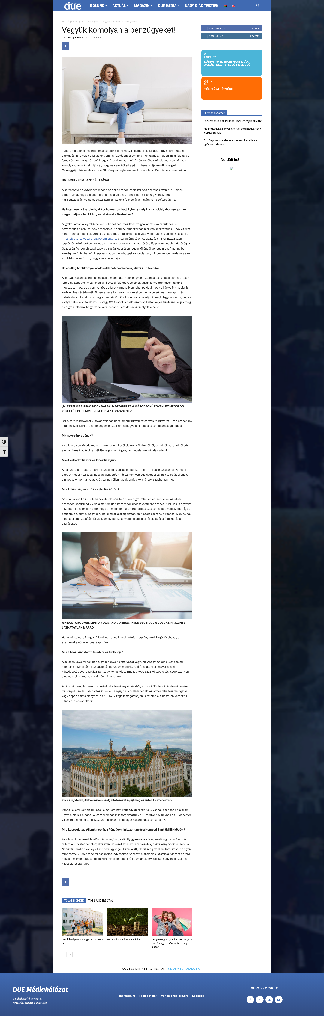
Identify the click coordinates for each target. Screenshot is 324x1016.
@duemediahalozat (184, 968)
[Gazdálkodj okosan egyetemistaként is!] (82, 922)
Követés (255, 36)
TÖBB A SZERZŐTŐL (100, 900)
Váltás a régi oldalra (174, 995)
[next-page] (70, 954)
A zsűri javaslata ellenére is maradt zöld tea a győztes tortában (230, 142)
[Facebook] (65, 46)
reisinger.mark (75, 37)
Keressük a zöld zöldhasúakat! (124, 939)
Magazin (142, 5)
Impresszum (126, 995)
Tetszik (255, 28)
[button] (257, 6)
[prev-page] (64, 954)
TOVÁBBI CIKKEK (74, 900)
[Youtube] (279, 999)
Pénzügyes (93, 21)
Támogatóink (148, 995)
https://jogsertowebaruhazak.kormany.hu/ (89, 238)
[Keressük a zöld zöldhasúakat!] (127, 922)
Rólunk (97, 5)
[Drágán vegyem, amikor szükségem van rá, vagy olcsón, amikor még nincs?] (172, 922)
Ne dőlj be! (230, 159)
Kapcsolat (199, 995)
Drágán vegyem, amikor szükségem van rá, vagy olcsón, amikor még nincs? (172, 943)
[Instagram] (260, 999)
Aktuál (119, 5)
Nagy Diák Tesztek (201, 5)
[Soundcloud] (269, 999)
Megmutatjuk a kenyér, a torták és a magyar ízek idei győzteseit (232, 130)
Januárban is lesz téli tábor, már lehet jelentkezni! (233, 121)
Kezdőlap (67, 21)
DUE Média (167, 5)
